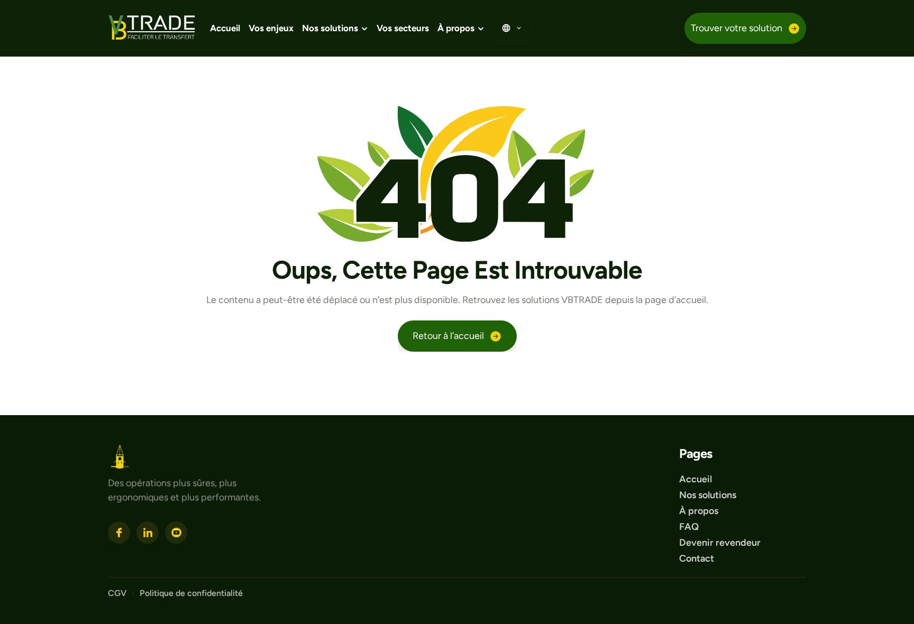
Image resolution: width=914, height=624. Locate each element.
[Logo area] (120, 457)
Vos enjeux (271, 28)
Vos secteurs (403, 28)
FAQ (689, 527)
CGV (117, 593)
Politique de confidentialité (192, 593)
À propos (698, 511)
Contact (696, 558)
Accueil (225, 28)
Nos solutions (707, 495)
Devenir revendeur (721, 542)
